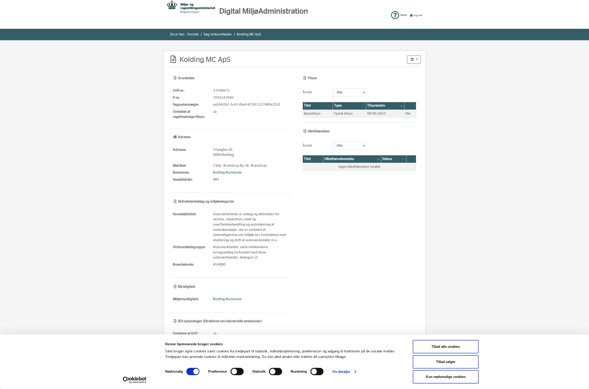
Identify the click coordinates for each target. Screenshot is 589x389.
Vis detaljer (341, 372)
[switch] (237, 371)
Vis (408, 113)
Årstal (307, 92)
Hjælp (403, 15)
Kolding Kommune (227, 172)
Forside (193, 34)
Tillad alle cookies (445, 346)
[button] (414, 59)
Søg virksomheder (218, 34)
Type (338, 105)
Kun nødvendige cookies (446, 377)
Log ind (417, 15)
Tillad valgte (445, 362)
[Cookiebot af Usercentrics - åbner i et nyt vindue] (135, 380)
